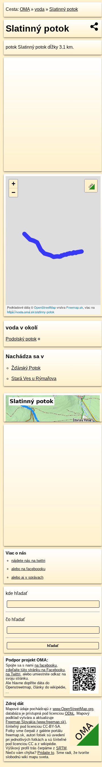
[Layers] (91, 186)
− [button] (13, 192)
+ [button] (13, 183)
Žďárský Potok (26, 368)
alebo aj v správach (27, 577)
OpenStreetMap (45, 307)
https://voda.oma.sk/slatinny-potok (30, 312)
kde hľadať (16, 593)
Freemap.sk (74, 307)
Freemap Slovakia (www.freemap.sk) (36, 722)
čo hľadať (15, 619)
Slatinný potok (63, 9)
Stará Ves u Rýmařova (33, 378)
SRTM (61, 748)
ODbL (69, 713)
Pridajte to (45, 752)
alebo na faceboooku (28, 569)
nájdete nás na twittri (28, 560)
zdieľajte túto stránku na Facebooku (35, 670)
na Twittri (13, 674)
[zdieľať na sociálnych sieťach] (94, 26)
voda (39, 9)
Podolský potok (21, 339)
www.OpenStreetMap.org (73, 709)
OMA (25, 9)
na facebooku (46, 665)
